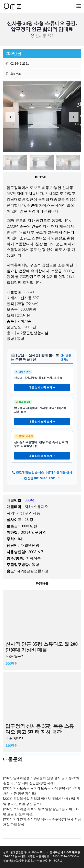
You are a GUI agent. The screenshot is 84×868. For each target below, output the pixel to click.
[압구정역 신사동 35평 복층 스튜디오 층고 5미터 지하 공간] (42, 696)
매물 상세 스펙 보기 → (42, 387)
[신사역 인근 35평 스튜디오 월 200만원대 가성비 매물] (42, 614)
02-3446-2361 (19, 63)
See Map (15, 74)
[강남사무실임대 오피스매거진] (11, 6)
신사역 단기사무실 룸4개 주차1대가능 (38, 377)
